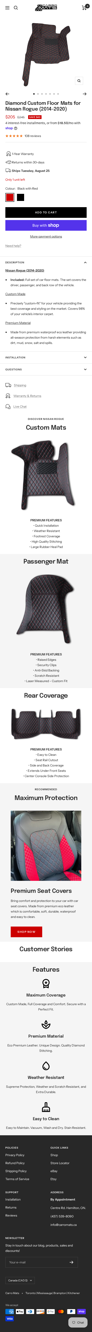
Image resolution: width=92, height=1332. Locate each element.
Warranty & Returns (27, 396)
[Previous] (7, 93)
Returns (11, 1207)
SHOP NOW (26, 931)
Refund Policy (15, 1163)
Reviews (11, 1215)
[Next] (85, 93)
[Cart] (84, 8)
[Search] (16, 8)
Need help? (13, 246)
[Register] (71, 1262)
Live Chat (20, 407)
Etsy (53, 1179)
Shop (54, 1155)
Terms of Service (17, 1179)
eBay (53, 1171)
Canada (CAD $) (18, 1280)
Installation (15, 357)
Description (14, 262)
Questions (13, 369)
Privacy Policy (14, 1155)
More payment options (46, 236)
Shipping (20, 385)
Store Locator (59, 1163)
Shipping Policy (16, 1171)
